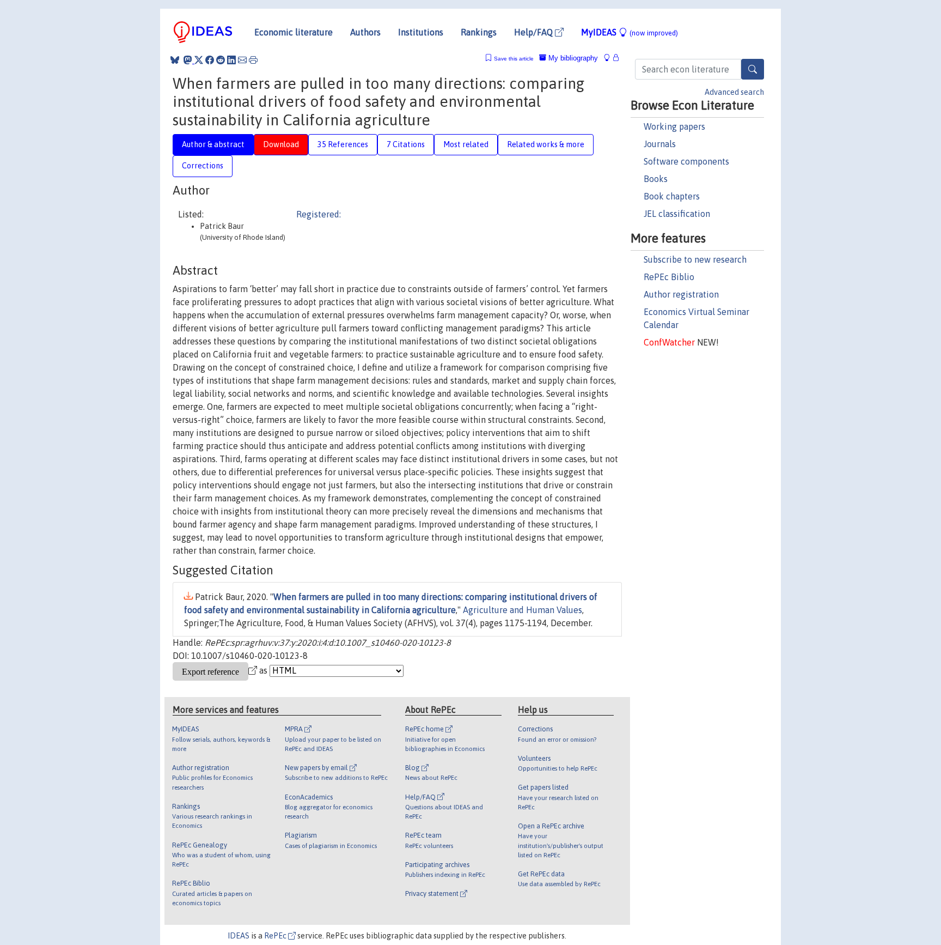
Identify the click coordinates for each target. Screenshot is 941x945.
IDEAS (238, 935)
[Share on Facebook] (209, 60)
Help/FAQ (534, 32)
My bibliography (572, 58)
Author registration (681, 294)
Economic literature (293, 32)
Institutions (420, 32)
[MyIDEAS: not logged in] (610, 58)
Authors (365, 32)
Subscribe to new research (695, 259)
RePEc (276, 935)
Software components (686, 161)
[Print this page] (253, 60)
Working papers (674, 126)
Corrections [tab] (202, 165)
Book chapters (672, 196)
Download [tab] (281, 144)
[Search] (752, 69)
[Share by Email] (242, 60)
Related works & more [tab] (545, 144)
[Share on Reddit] (220, 60)
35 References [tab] (342, 144)
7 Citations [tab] (406, 144)
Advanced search (734, 92)
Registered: (318, 214)
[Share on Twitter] (198, 60)
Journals (660, 144)
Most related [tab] (465, 144)
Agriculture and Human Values (522, 610)
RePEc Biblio (669, 277)
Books (656, 179)
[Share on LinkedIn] (231, 60)
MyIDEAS (629, 32)
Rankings (479, 32)
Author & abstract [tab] (213, 144)
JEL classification (677, 214)
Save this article (514, 59)
